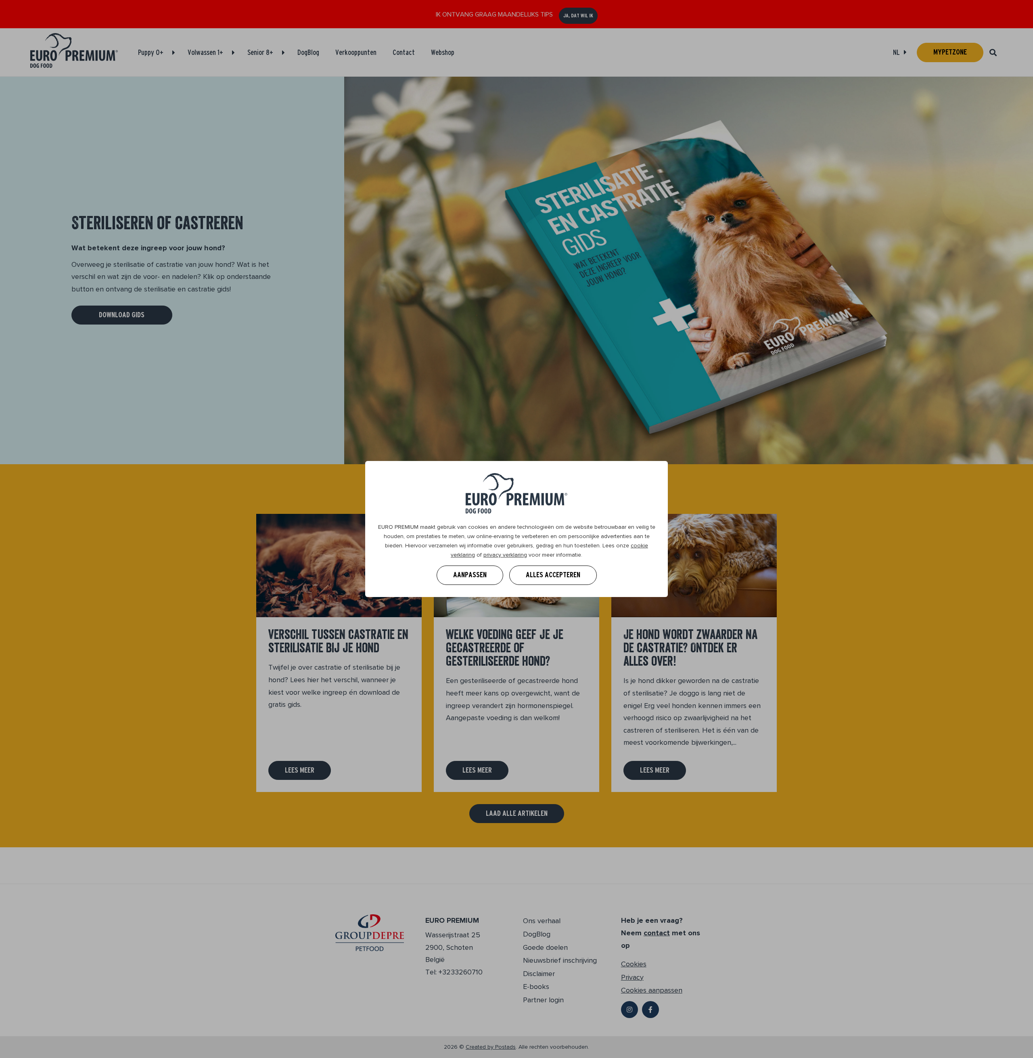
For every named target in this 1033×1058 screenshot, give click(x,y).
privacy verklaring (505, 554)
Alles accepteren (553, 575)
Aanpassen (470, 575)
